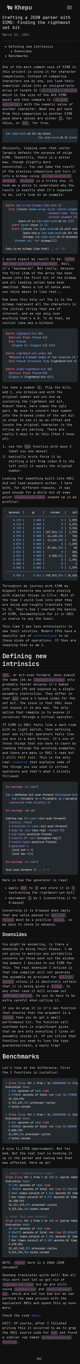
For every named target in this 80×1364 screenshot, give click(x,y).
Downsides (23, 51)
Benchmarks (18, 56)
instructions (45, 636)
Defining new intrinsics (31, 47)
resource (20, 762)
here (35, 1315)
